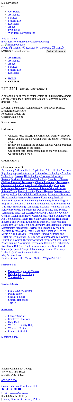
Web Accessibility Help (20, 325)
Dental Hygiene (44, 191)
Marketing (65, 224)
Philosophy (52, 236)
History (24, 218)
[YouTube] (19, 389)
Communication (10, 185)
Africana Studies (23, 170)
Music (4, 233)
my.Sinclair (14, 29)
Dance (13, 191)
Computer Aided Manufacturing (36, 185)
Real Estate (7, 246)
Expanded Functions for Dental (27, 209)
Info (7, 309)
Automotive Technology (48, 173)
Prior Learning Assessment (15, 243)
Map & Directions (11, 255)
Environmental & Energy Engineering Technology (35, 205)
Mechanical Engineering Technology (35, 227)
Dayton (5, 258)
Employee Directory (19, 319)
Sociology (6, 249)
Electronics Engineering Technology (20, 197)
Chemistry (53, 179)
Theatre (49, 249)
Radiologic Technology (56, 243)
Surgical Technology (33, 249)
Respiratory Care (42, 246)
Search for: (7, 50)
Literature (39, 224)
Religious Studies (23, 246)
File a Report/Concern (20, 290)
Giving (45, 41)
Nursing (44, 233)
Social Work (59, 246)
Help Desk (14, 322)
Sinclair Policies (16, 296)
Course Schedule (10, 386)
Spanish (17, 249)
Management (52, 224)
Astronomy (28, 173)
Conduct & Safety (9, 284)
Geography (53, 212)
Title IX (12, 302)
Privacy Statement (12, 399)
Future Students (8, 264)
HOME (12, 78)
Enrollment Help (29, 386)
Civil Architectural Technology (17, 182)
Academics (14, 14)
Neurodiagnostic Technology (24, 233)
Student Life (14, 20)
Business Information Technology (29, 179)
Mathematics (8, 227)
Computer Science (38, 188)
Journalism (7, 224)
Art (20, 173)
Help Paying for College (21, 274)
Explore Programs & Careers (23, 271)
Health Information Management (28, 215)
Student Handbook (18, 299)
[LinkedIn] (15, 389)
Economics (54, 194)
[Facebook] (3, 389)
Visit (58, 47)
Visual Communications (27, 252)
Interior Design (48, 221)
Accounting (7, 170)
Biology (19, 176)
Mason (28, 258)
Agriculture (39, 170)
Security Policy (32, 399)
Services (12, 17)
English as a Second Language (17, 203)
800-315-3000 (9, 380)
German (5, 215)
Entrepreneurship (44, 203)
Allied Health (52, 170)
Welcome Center (17, 328)
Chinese (63, 179)
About (11, 26)
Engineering (17, 200)
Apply (5, 47)
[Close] (2, 6)
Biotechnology (32, 176)
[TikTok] (7, 389)
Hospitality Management (42, 218)
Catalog (17, 47)
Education (65, 194)
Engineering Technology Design (42, 200)
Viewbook (45, 47)
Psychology (37, 243)
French (42, 212)
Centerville (17, 258)
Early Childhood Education (32, 194)
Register (30, 47)
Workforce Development (21, 32)
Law (16, 224)
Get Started (14, 11)
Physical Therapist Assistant (28, 240)
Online (37, 258)
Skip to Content (9, 38)
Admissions (14, 57)
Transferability (16, 277)
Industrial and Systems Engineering (20, 221)
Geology (64, 212)
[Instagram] (11, 389)
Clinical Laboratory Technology (52, 182)
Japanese (61, 221)
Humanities (62, 218)
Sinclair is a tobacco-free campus (14, 393)
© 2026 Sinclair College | (20, 397)
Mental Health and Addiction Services (45, 230)
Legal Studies (26, 224)
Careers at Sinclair (18, 331)
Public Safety (15, 293)
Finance (49, 209)
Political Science (61, 240)
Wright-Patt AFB (52, 258)
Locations (13, 23)
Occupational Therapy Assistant (28, 236)
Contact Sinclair (16, 316)
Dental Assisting (26, 191)
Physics (47, 240)
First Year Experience (26, 212)
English (64, 200)
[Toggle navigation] (2, 45)
